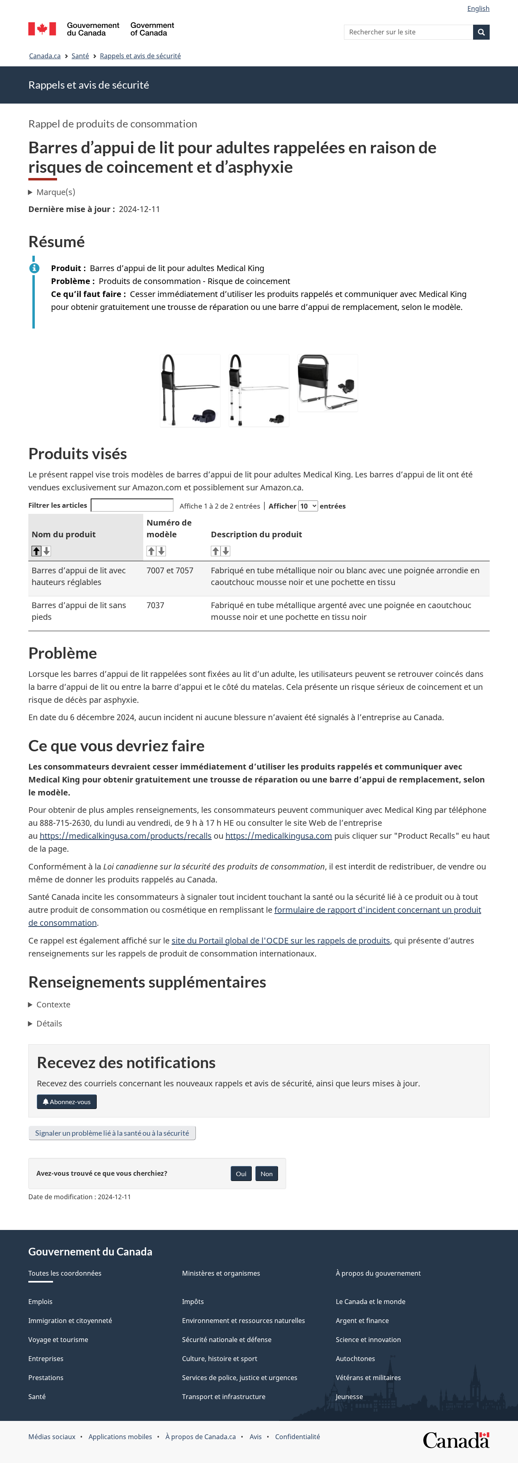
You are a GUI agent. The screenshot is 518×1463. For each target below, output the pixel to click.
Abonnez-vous (70, 1101)
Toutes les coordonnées (65, 1273)
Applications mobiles (120, 1436)
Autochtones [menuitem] (355, 1358)
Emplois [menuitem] (40, 1301)
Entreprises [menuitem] (46, 1358)
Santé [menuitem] (37, 1396)
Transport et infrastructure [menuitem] (223, 1396)
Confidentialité (297, 1436)
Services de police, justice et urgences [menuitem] (239, 1377)
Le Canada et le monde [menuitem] (370, 1301)
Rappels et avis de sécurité (140, 55)
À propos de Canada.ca (201, 1436)
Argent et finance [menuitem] (362, 1320)
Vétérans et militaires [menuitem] (368, 1377)
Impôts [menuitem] (193, 1301)
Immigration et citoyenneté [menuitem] (70, 1320)
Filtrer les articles (57, 505)
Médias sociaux (51, 1436)
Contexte (53, 1004)
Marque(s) (55, 192)
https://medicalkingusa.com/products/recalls (126, 835)
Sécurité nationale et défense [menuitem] (227, 1339)
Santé (80, 55)
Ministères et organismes (221, 1273)
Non (267, 1173)
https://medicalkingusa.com (278, 835)
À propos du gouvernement (378, 1273)
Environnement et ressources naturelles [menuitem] (243, 1320)
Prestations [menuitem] (46, 1377)
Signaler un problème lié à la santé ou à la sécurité (112, 1132)
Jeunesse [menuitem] (349, 1396)
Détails (49, 1023)
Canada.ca (45, 55)
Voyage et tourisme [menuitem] (58, 1339)
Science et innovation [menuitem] (368, 1339)
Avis (256, 1436)
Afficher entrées (307, 506)
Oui (241, 1173)
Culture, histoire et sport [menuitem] (219, 1358)
